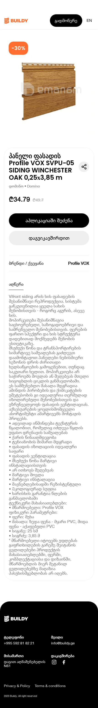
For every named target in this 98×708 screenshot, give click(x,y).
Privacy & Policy (17, 686)
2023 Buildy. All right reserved (20, 695)
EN (89, 20)
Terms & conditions (50, 686)
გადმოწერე (66, 20)
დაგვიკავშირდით (49, 238)
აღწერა (16, 284)
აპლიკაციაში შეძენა (49, 220)
